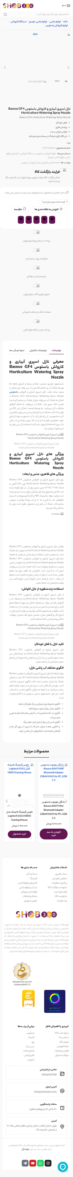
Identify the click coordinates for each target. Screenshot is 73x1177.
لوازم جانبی (55, 22)
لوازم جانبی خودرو (38, 22)
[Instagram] (48, 1163)
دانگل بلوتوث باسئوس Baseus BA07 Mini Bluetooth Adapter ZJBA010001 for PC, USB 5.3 (53, 810)
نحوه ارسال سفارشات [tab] (13, 351)
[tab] (56, 350)
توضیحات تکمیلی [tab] (38, 351)
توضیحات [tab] (56, 351)
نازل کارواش (46, 163)
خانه (65, 22)
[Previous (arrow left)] (72, 1175)
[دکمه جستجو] (5, 14)
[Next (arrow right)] (71, 1175)
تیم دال (25, 1149)
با (17, 392)
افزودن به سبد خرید (53, 834)
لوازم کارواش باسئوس (56, 26)
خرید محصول (19, 834)
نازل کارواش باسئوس (30, 163)
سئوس (13, 392)
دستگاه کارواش (19, 22)
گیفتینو (15, 154)
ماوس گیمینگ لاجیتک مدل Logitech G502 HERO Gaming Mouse (19, 816)
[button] (68, 68)
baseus (56, 163)
